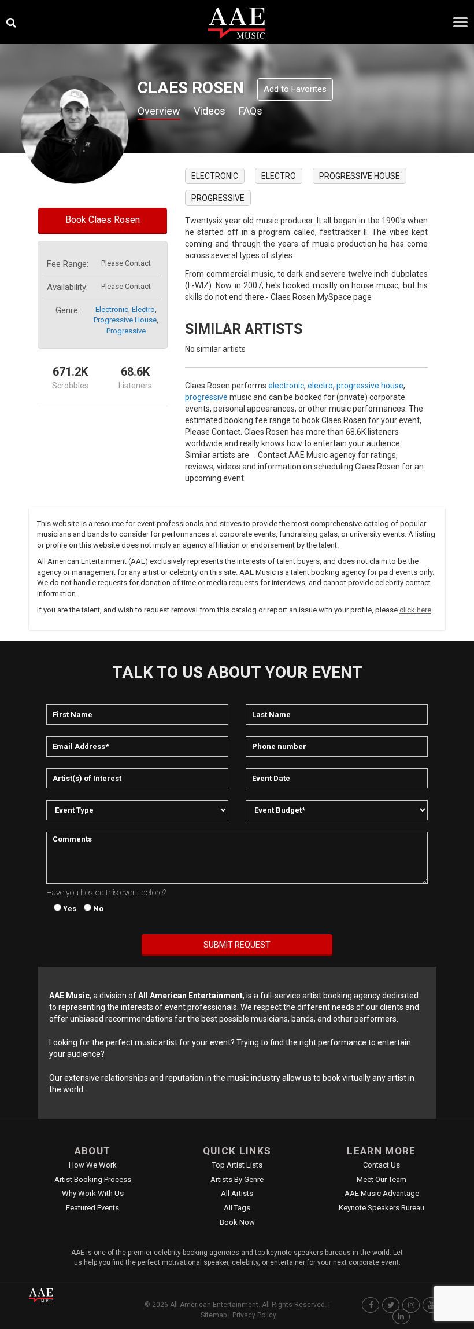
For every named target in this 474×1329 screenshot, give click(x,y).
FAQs (250, 111)
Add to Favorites (295, 89)
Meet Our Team (381, 1179)
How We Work (93, 1165)
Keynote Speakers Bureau (381, 1207)
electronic (111, 309)
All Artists (237, 1193)
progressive (126, 330)
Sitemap (214, 1315)
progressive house (125, 319)
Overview (159, 111)
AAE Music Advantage (382, 1193)
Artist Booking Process (92, 1179)
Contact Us (381, 1165)
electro (143, 309)
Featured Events (92, 1207)
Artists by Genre (237, 1179)
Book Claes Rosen (102, 219)
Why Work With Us (93, 1193)
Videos (209, 111)
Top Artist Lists (237, 1165)
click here (415, 609)
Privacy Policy (254, 1315)
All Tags (237, 1207)
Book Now (237, 1222)
